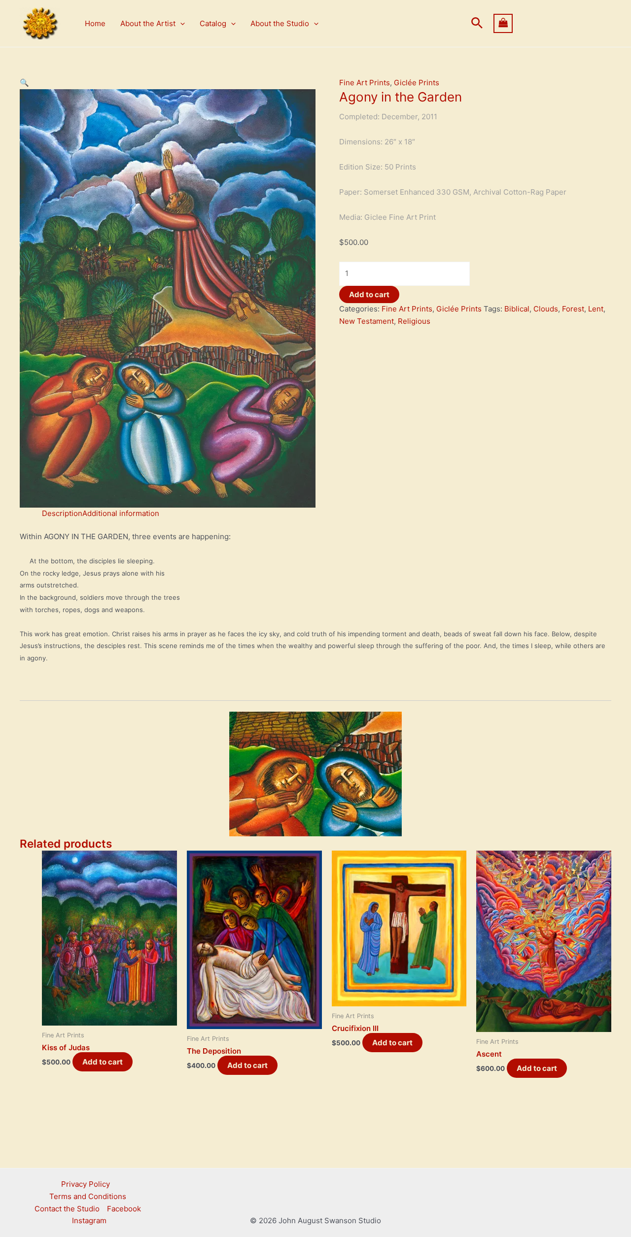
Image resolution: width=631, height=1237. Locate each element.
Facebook (124, 1208)
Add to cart (369, 294)
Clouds (545, 308)
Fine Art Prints (364, 82)
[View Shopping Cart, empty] (552, 23)
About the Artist (147, 23)
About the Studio (279, 23)
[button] (180, 23)
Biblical (516, 308)
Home (95, 23)
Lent (595, 308)
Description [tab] (62, 513)
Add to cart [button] (102, 1061)
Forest (573, 308)
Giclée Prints (416, 82)
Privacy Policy (85, 1184)
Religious (414, 321)
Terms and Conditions (87, 1196)
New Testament (366, 321)
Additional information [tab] (120, 513)
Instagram (89, 1220)
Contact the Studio (67, 1208)
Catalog (213, 23)
